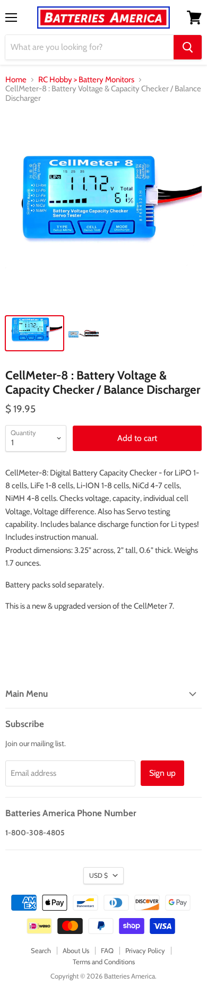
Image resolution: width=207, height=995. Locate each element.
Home (16, 79)
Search (41, 950)
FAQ (107, 950)
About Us (76, 950)
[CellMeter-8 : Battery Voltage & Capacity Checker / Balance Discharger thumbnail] (34, 333)
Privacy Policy (145, 950)
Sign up (162, 773)
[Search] (188, 47)
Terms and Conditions (104, 961)
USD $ (98, 875)
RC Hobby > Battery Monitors (86, 79)
